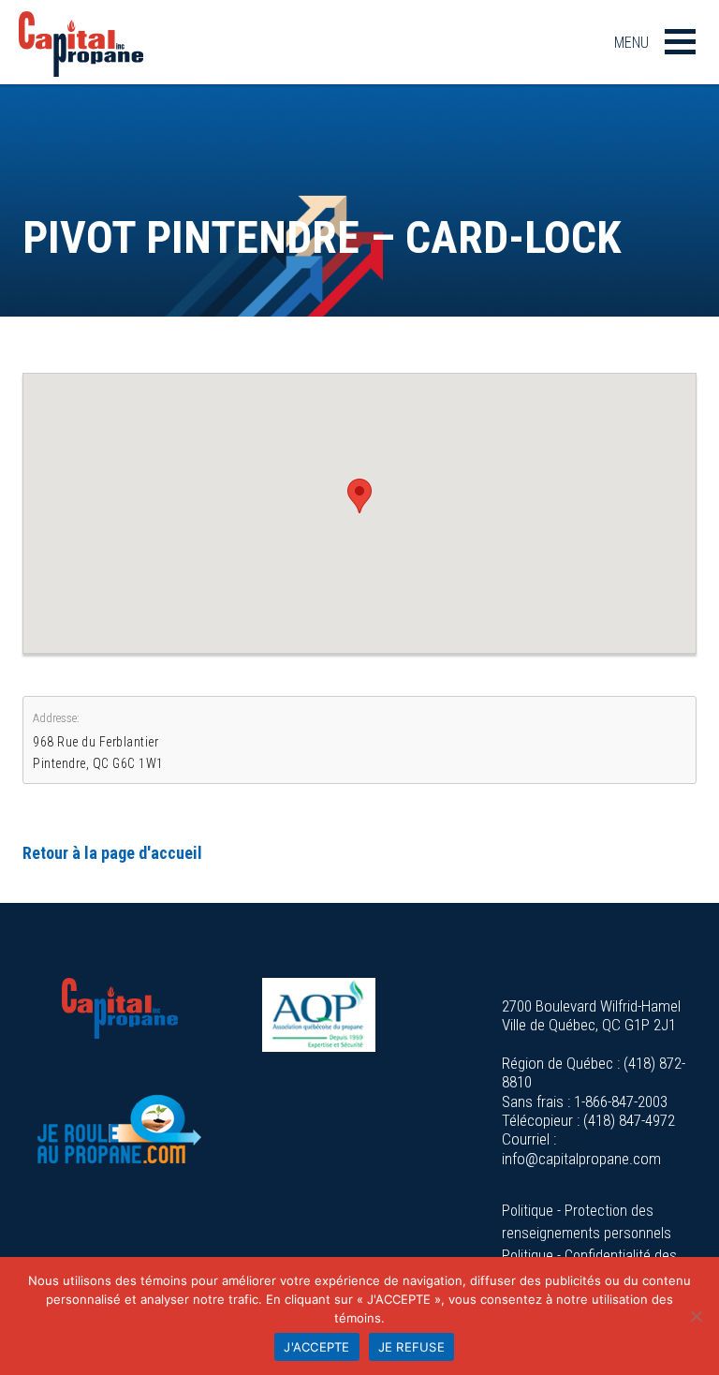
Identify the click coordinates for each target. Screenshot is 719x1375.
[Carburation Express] (119, 1129)
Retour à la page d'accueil (112, 853)
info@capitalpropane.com (581, 1158)
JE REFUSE (411, 1346)
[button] (359, 496)
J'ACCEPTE (316, 1346)
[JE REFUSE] (695, 1316)
